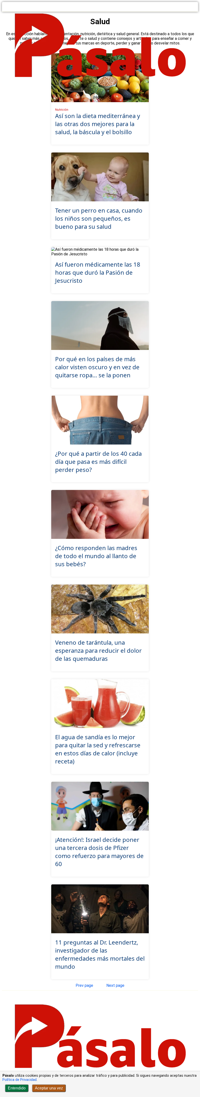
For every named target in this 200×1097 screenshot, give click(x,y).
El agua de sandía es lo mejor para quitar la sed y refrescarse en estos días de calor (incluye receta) (97, 749)
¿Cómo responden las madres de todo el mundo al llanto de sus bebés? (96, 556)
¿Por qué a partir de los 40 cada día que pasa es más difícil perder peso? (98, 461)
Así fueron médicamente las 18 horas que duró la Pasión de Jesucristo (97, 272)
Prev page (84, 985)
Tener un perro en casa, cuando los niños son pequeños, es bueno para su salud (98, 218)
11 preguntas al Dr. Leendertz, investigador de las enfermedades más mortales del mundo (100, 954)
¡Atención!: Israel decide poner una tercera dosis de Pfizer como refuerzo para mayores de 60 (99, 852)
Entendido (17, 1088)
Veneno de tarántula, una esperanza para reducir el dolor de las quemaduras (98, 650)
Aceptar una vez (49, 1088)
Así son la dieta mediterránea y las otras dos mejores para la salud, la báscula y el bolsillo (97, 124)
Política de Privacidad (19, 1080)
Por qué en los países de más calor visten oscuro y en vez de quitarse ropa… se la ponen (97, 367)
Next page (115, 985)
